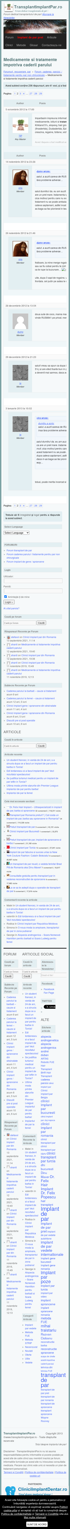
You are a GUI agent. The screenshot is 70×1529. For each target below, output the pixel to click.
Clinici (9, 45)
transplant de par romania (48, 1398)
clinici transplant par (48, 1140)
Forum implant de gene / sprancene (25, 561)
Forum (9, 37)
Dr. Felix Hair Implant (48, 1182)
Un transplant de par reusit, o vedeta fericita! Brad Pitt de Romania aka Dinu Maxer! (34, 865)
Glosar (34, 45)
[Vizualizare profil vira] (20, 184)
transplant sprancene (46, 1412)
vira (20, 187)
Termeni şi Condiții (13, 1472)
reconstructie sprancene (49, 1350)
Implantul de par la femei (20, 792)
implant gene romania (48, 1267)
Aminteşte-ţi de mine (18, 596)
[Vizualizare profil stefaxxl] (8, 637)
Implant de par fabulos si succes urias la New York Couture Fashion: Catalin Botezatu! (32, 853)
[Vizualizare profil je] (20, 379)
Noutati (29, 1350)
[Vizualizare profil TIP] (20, 132)
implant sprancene (48, 1302)
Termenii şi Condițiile (47, 1514)
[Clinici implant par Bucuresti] (8, 831)
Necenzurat (31, 1346)
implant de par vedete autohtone (48, 1235)
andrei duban (45, 1053)
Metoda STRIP (29, 1341)
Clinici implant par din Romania (39, 637)
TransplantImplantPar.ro (19, 1433)
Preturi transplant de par (22, 826)
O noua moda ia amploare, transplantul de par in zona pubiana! (31, 1254)
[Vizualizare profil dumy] (20, 328)
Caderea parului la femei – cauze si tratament (31, 698)
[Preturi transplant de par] (8, 826)
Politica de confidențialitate (39, 1472)
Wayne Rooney (45, 1419)
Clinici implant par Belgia (47, 1094)
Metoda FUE (29, 1333)
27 (31, 93)
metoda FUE (46, 1320)
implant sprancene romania (46, 1311)
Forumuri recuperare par (17, 71)
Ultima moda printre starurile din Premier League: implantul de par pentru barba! (33, 787)
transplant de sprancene (48, 1405)
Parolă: (7, 586)
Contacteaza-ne (51, 45)
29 (40, 93)
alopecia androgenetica (50, 1038)
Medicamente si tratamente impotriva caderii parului (14, 1183)
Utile (27, 1358)
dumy (20, 331)
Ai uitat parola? (11, 608)
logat (36, 514)
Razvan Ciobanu (46, 1336)
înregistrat (25, 514)
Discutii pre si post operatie (21, 720)
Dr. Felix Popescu (48, 1195)
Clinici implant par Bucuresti (24, 831)
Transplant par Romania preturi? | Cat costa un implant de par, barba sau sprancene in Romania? (33, 816)
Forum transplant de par (19, 550)
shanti (14, 644)
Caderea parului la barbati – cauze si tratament (31, 690)
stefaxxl (15, 637)
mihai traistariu (48, 1328)
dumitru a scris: (46, 423)
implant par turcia (48, 1287)
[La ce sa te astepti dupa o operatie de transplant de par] (8, 887)
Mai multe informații (35, 1517)
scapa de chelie (48, 1356)
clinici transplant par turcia (48, 1157)
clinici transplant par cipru (48, 1149)
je (20, 383)
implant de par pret (46, 1227)
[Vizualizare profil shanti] (8, 644)
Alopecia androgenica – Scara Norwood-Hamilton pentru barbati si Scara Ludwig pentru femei (34, 938)
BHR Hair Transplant (46, 1074)
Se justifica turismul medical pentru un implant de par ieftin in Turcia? (31, 1067)
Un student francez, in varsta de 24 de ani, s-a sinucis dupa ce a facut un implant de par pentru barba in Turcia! (32, 763)
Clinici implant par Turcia (23, 847)
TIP (20, 135)
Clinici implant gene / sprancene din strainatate (31, 705)
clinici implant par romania (47, 1129)
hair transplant (47, 1203)
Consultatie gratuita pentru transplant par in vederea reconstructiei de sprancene (31, 877)
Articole (51, 37)
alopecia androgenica (48, 1045)
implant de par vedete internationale (52, 1248)
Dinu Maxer (45, 1174)
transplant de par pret (48, 1391)
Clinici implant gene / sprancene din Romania (31, 713)
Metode (21, 45)
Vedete (28, 1362)
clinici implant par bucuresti (48, 1106)
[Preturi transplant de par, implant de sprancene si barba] (8, 839)
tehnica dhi (46, 1367)
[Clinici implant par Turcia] (8, 847)
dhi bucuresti (47, 1167)
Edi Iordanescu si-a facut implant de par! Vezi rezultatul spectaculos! (33, 917)
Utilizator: (8, 576)
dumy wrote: (43, 171)
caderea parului (45, 1081)
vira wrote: (42, 418)
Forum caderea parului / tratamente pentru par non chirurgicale (33, 73)
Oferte (28, 1354)
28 (35, 93)
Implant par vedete (30, 1326)
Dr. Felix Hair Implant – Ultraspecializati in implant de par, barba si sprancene (34, 808)
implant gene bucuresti (48, 1260)
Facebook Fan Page (49, 990)
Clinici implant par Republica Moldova (37, 923)
